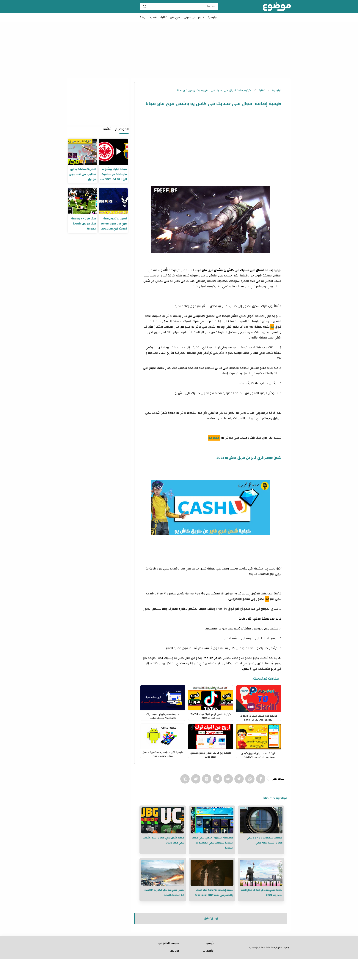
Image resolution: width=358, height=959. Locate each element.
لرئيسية (209, 943)
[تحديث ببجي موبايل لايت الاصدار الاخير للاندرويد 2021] (261, 873)
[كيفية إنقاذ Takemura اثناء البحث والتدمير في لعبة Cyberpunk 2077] (212, 873)
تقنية (163, 17)
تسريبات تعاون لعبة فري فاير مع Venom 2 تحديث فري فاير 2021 (114, 223)
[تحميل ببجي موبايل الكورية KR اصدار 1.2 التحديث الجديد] (162, 873)
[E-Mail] (229, 780)
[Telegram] (218, 780)
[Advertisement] (179, 45)
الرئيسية (212, 17)
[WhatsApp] (250, 780)
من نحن (174, 950)
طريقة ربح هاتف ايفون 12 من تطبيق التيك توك (210, 754)
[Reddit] (196, 780)
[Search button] (145, 6)
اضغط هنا (214, 438)
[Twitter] (239, 780)
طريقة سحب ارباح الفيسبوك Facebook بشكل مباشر (162, 715)
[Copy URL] (185, 780)
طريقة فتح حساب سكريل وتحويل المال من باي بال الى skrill (258, 717)
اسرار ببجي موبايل (194, 17)
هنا (272, 327)
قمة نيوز (260, 947)
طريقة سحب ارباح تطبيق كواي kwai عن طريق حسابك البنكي (258, 754)
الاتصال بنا (208, 950)
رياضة (143, 17)
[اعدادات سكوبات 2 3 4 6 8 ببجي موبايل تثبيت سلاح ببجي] (261, 820)
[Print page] (207, 780)
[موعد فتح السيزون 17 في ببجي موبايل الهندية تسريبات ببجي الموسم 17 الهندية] (212, 820)
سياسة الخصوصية (168, 943)
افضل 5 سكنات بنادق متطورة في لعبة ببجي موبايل (82, 174)
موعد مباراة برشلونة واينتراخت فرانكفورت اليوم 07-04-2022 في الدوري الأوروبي (113, 174)
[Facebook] (261, 780)
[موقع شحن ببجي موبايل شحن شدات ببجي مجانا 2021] (162, 820)
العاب (153, 17)
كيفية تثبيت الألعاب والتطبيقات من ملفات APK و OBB (162, 753)
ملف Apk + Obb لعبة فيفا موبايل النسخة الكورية (83, 223)
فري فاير (175, 17)
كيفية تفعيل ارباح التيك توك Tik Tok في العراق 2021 (211, 715)
